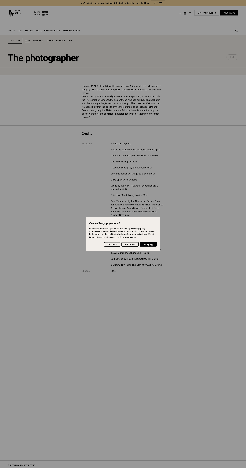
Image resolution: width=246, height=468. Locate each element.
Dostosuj (112, 244)
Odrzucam (130, 244)
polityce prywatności (127, 237)
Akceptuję (148, 244)
